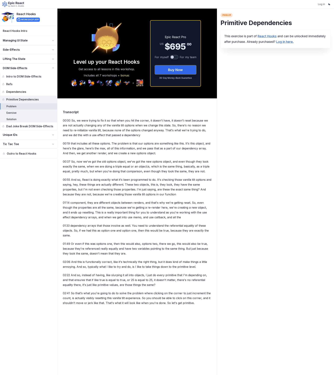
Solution (11, 119)
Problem (11, 106)
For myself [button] (162, 57)
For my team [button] (188, 57)
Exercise (11, 112)
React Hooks (26, 14)
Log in (321, 4)
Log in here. (285, 42)
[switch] (174, 57)
